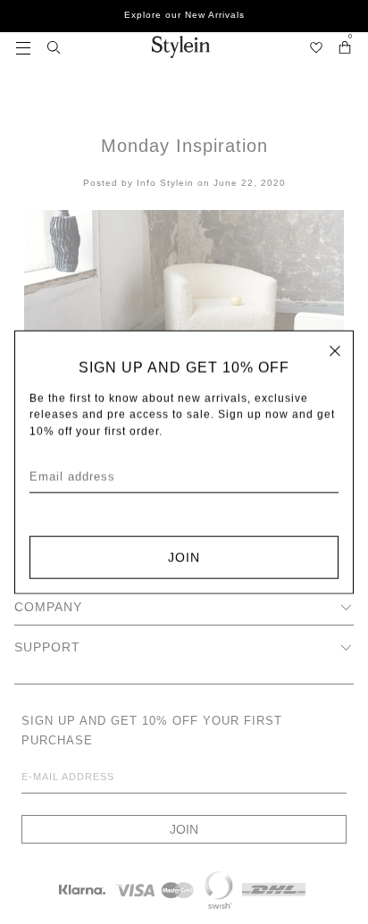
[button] (23, 47)
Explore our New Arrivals (184, 15)
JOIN (184, 557)
